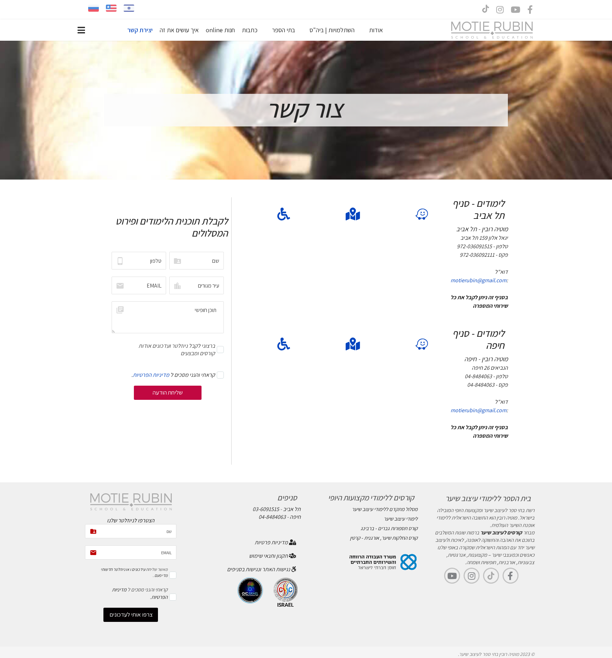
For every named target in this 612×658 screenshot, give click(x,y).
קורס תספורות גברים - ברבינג (389, 528)
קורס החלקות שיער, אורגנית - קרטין (384, 537)
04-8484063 (272, 517)
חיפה (295, 517)
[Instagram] (500, 11)
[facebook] (530, 11)
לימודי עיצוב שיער (401, 518)
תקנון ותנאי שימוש (269, 556)
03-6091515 (266, 509)
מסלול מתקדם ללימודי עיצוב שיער (385, 509)
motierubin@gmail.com (478, 280)
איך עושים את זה (179, 30)
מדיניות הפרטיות (151, 375)
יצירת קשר (140, 30)
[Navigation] (81, 30)
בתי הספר (283, 30)
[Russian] (93, 8)
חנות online (220, 30)
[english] (111, 8)
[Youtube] (515, 11)
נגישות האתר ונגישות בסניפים (259, 569)
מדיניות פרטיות (272, 542)
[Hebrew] (129, 8)
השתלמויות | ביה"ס (332, 30)
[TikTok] (491, 576)
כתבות (249, 30)
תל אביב (292, 509)
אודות (376, 30)
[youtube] (452, 576)
